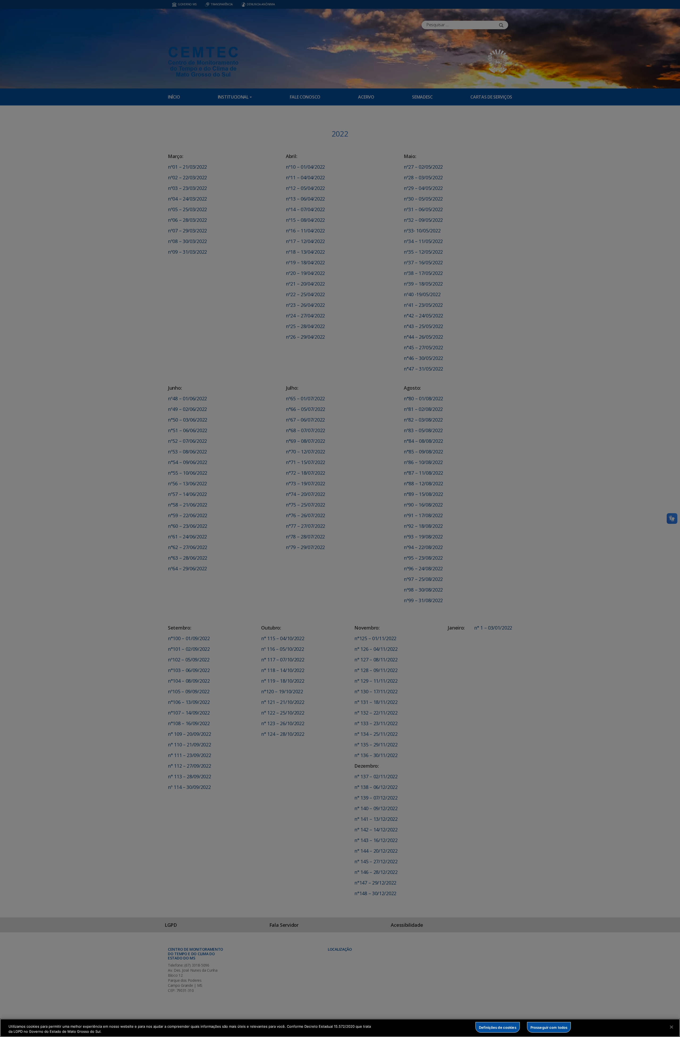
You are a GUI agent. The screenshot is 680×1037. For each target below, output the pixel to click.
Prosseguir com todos (549, 1027)
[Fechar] (671, 1027)
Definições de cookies (497, 1027)
